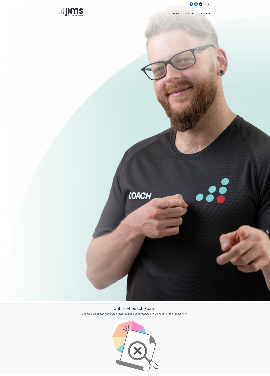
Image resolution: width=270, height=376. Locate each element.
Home (176, 13)
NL (208, 4)
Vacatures (205, 13)
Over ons (190, 13)
